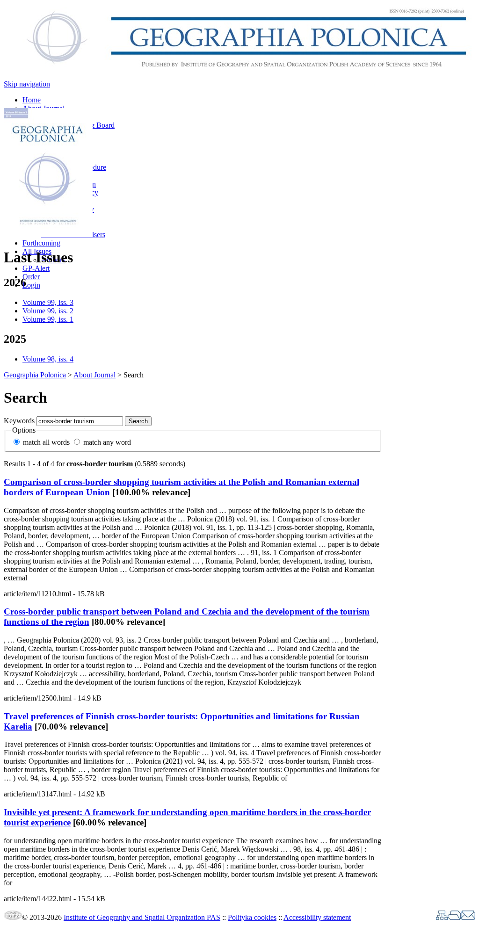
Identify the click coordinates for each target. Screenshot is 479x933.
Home (31, 100)
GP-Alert (36, 268)
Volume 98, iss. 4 (47, 359)
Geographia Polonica (35, 375)
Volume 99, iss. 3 (47, 302)
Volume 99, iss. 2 (47, 311)
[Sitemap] (442, 917)
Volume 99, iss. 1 (47, 319)
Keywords (19, 421)
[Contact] (468, 917)
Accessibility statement (317, 917)
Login (31, 285)
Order (31, 277)
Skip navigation (27, 84)
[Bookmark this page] (454, 917)
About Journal (94, 375)
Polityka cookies (252, 917)
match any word (107, 442)
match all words (46, 442)
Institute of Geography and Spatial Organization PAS (142, 917)
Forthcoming (41, 243)
